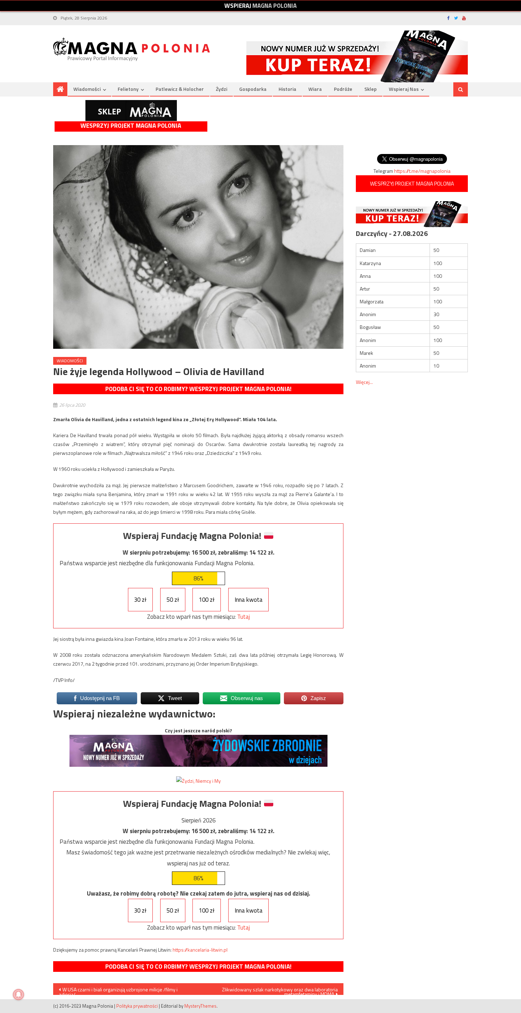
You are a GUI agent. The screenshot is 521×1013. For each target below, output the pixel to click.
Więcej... (364, 382)
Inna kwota (249, 599)
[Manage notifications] (18, 994)
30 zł (140, 599)
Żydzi (221, 89)
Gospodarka (253, 89)
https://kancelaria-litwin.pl (200, 949)
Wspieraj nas (404, 89)
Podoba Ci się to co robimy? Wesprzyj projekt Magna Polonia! (198, 388)
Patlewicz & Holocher (180, 89)
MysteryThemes (200, 1005)
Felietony (128, 89)
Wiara (315, 89)
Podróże (343, 89)
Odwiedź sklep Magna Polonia (131, 110)
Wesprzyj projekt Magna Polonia (130, 125)
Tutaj (243, 616)
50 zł (173, 599)
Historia (287, 89)
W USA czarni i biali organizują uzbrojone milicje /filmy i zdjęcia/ (118, 990)
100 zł (206, 599)
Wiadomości (87, 89)
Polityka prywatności (137, 1005)
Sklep (370, 89)
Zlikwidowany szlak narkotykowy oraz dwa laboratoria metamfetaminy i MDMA (280, 990)
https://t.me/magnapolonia (422, 171)
